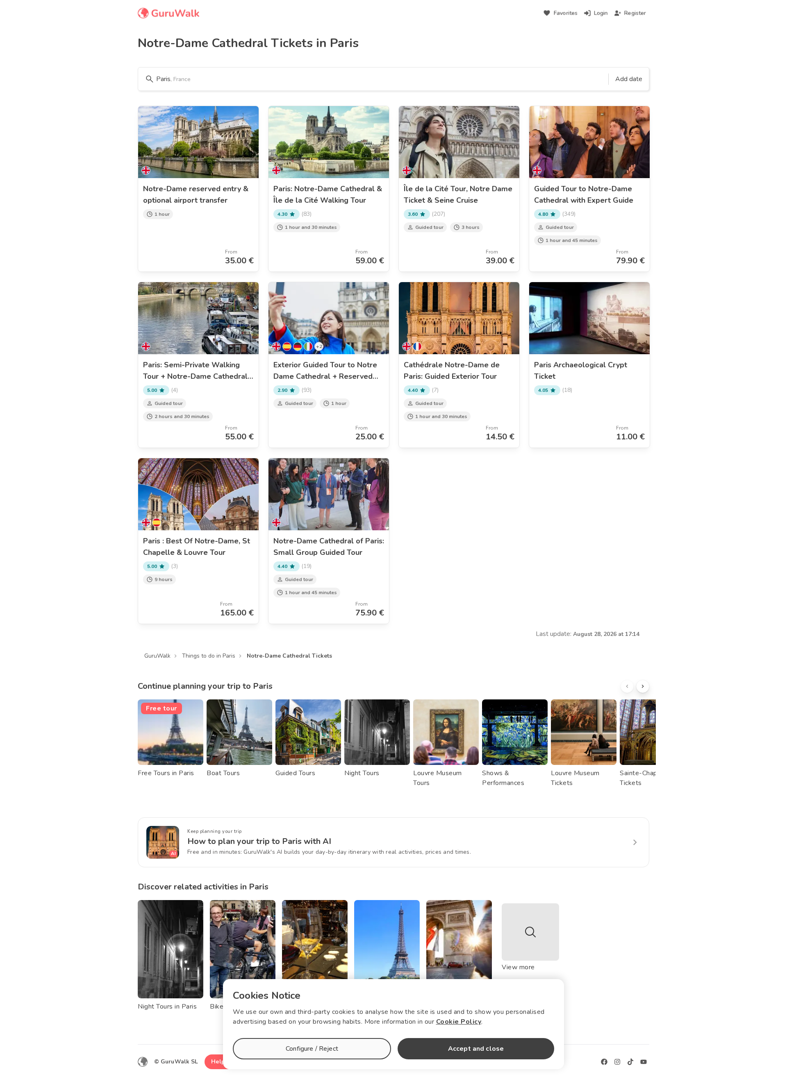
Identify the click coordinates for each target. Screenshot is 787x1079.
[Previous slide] (627, 686)
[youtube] (643, 1062)
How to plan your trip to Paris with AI (259, 841)
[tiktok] (630, 1062)
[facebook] (604, 1062)
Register (635, 13)
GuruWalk (157, 656)
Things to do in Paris (208, 656)
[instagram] (617, 1062)
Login (601, 13)
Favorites (566, 13)
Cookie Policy (459, 1021)
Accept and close (476, 1048)
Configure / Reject (312, 1048)
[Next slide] (642, 686)
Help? (219, 1061)
